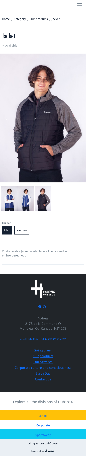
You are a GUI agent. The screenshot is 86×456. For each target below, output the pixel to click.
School (43, 416)
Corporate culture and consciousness (43, 367)
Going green (43, 350)
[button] (6, 119)
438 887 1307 (30, 339)
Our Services (43, 362)
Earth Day (43, 373)
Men (7, 230)
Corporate (43, 425)
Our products (43, 356)
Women (22, 230)
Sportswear (43, 435)
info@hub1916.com (55, 339)
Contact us (43, 379)
